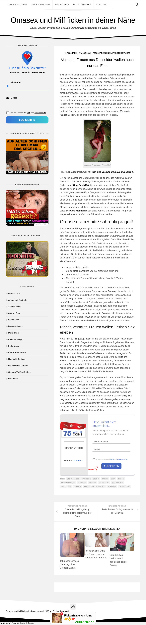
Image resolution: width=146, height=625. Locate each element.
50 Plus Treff (71, 53)
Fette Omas (13, 346)
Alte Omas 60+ (15, 306)
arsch (113, 479)
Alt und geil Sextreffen (18, 300)
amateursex (86, 479)
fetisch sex (82, 483)
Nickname (16, 82)
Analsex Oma (62, 4)
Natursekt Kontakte (17, 359)
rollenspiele (101, 487)
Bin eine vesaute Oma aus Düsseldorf (112, 172)
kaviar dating (66, 487)
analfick (96, 479)
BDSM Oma (101, 4)
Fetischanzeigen (82, 4)
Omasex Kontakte (40, 4)
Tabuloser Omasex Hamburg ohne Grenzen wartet (69, 564)
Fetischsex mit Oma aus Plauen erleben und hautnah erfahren (95, 554)
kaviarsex (77, 487)
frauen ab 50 (104, 483)
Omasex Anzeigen (17, 4)
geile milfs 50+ (117, 483)
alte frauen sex (73, 479)
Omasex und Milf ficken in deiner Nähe (73, 20)
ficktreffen (92, 483)
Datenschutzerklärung (23, 623)
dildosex (121, 479)
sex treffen (112, 487)
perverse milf (89, 487)
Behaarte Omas (15, 326)
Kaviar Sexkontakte (120, 53)
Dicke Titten (13, 333)
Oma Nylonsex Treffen (18, 365)
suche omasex (124, 487)
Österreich (13, 379)
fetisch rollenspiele (68, 483)
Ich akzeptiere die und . (111, 459)
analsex (105, 479)
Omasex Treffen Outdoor (19, 372)
